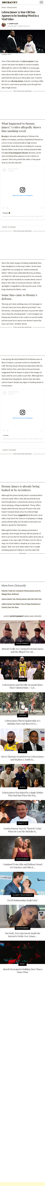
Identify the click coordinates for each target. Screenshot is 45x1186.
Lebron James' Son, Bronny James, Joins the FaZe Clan (22, 599)
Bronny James (17, 81)
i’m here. (6, 435)
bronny (17, 216)
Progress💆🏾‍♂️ (6, 213)
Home (4, 7)
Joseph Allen (13, 23)
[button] (41, 2)
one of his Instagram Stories (16, 153)
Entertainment (12, 7)
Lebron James (27, 61)
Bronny (5, 136)
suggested (22, 515)
